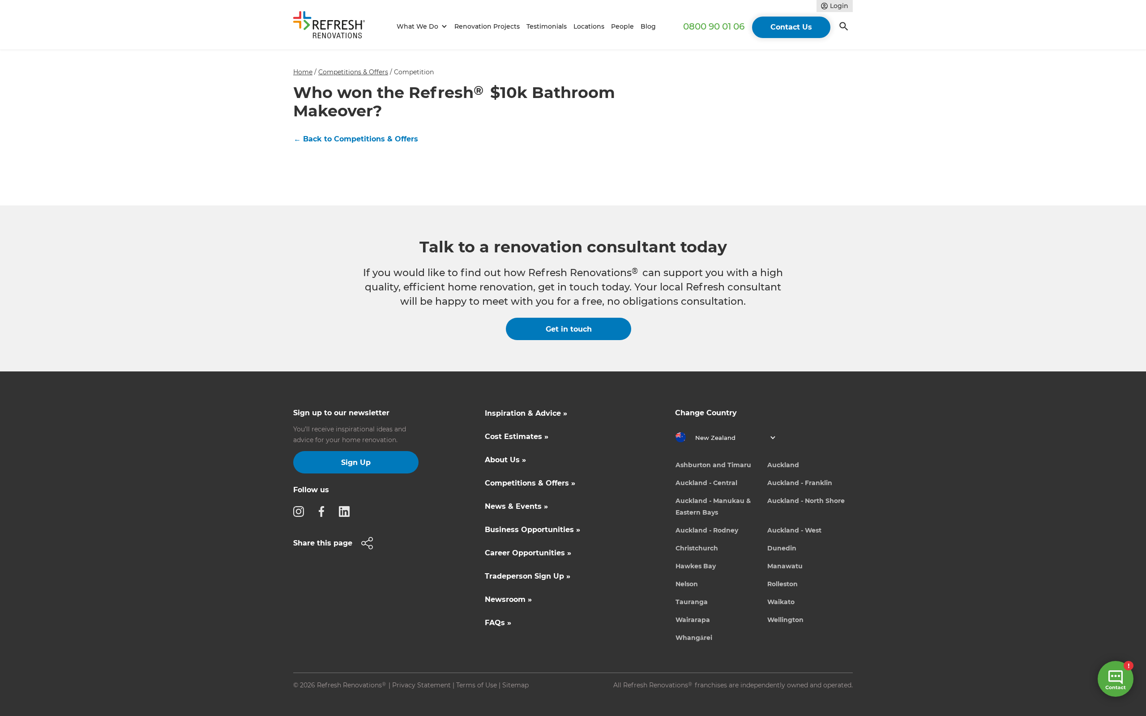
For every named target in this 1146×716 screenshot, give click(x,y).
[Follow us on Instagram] (301, 511)
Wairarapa (693, 620)
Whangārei (694, 638)
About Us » (505, 460)
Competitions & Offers (353, 72)
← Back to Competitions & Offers (356, 139)
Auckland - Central (706, 483)
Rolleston (782, 584)
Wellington (785, 620)
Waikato (781, 602)
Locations (588, 26)
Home (302, 72)
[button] (420, 26)
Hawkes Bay (696, 566)
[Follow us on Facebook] (324, 511)
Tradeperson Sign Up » (527, 576)
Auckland (783, 465)
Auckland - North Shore (806, 501)
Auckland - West (794, 530)
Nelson (687, 584)
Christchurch (697, 548)
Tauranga (692, 602)
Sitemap (515, 685)
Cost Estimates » (516, 436)
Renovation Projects (487, 26)
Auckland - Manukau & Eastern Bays (713, 506)
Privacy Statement (421, 685)
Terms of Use (476, 685)
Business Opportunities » (532, 529)
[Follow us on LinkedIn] (347, 511)
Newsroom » (508, 599)
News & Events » (516, 506)
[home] (333, 26)
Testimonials (546, 26)
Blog (648, 26)
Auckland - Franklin (799, 483)
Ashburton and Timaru (713, 465)
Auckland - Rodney (707, 530)
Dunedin (781, 548)
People (622, 26)
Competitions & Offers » (530, 483)
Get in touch (569, 329)
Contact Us (791, 27)
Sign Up (356, 462)
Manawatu (785, 566)
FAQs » (498, 622)
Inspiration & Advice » (526, 413)
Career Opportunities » (528, 553)
